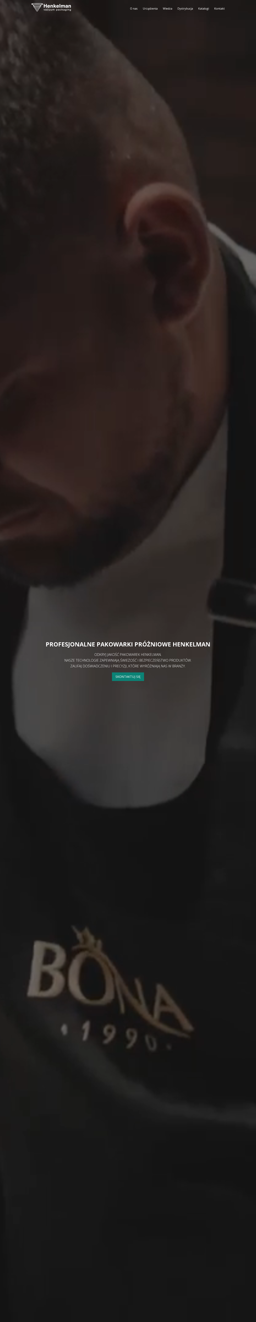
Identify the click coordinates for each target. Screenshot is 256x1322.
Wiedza (167, 8)
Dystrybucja (185, 8)
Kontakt (219, 8)
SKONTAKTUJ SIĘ (128, 677)
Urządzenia (150, 8)
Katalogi (203, 8)
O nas (134, 8)
